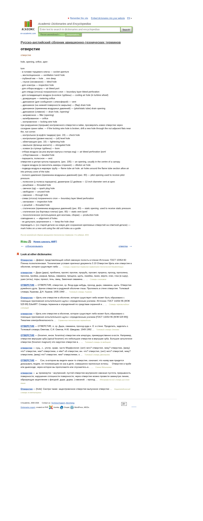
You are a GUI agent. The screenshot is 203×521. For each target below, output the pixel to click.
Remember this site (79, 18)
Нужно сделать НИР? (45, 241)
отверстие (26, 272)
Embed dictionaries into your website (108, 18)
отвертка (123, 246)
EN (128, 18)
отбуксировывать (34, 246)
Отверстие (27, 260)
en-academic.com (28, 33)
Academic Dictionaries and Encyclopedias (64, 23)
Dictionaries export (28, 407)
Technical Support (58, 403)
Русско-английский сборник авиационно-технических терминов (51, 34)
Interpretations (73, 34)
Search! (126, 29)
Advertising (70, 403)
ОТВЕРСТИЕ (27, 285)
